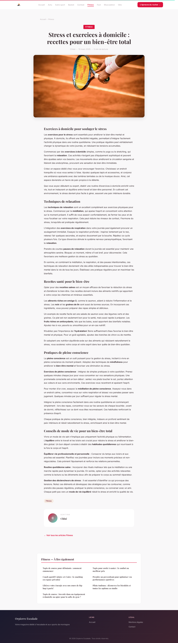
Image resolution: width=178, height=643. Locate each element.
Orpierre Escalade (26, 618)
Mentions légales (136, 622)
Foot (99, 5)
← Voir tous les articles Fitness (58, 535)
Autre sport (60, 5)
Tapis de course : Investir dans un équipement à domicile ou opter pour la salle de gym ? (64, 595)
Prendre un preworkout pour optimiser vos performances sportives (112, 578)
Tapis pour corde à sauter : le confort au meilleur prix (111, 569)
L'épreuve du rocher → (150, 5)
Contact (132, 627)
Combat (80, 5)
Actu (50, 5)
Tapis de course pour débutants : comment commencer (62, 569)
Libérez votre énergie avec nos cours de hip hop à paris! (62, 587)
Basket (71, 5)
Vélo (120, 5)
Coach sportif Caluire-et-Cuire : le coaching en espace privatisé (63, 578)
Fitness (90, 5)
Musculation (109, 5)
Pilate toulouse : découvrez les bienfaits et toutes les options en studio (112, 587)
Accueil (41, 5)
